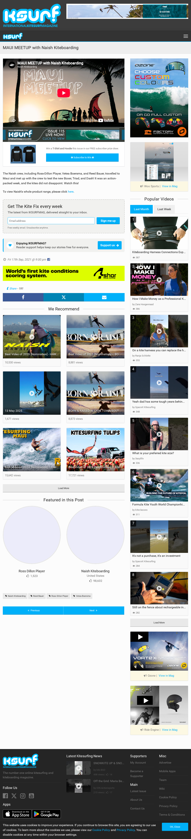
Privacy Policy (168, 806)
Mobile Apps (167, 771)
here (70, 191)
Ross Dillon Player (32, 571)
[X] (14, 797)
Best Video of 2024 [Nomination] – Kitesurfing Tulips (96, 467)
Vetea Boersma (83, 596)
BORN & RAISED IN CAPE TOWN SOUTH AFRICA (96, 411)
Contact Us (137, 808)
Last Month (141, 209)
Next (92, 610)
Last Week (164, 209)
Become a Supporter (136, 773)
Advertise (165, 762)
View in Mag (169, 186)
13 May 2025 (13, 411)
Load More (63, 488)
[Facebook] (6, 797)
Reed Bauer (38, 596)
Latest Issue (138, 791)
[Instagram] (23, 797)
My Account (138, 762)
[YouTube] (31, 797)
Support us (107, 245)
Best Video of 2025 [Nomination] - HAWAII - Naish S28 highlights (33, 354)
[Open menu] (186, 36)
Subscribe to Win (82, 157)
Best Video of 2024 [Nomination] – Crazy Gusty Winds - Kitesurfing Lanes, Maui (33, 467)
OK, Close (175, 826)
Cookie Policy (168, 797)
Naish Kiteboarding (95, 571)
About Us (136, 799)
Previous (35, 610)
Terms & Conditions (172, 814)
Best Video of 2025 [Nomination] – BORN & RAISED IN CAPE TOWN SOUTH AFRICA (96, 354)
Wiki (162, 788)
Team (163, 780)
